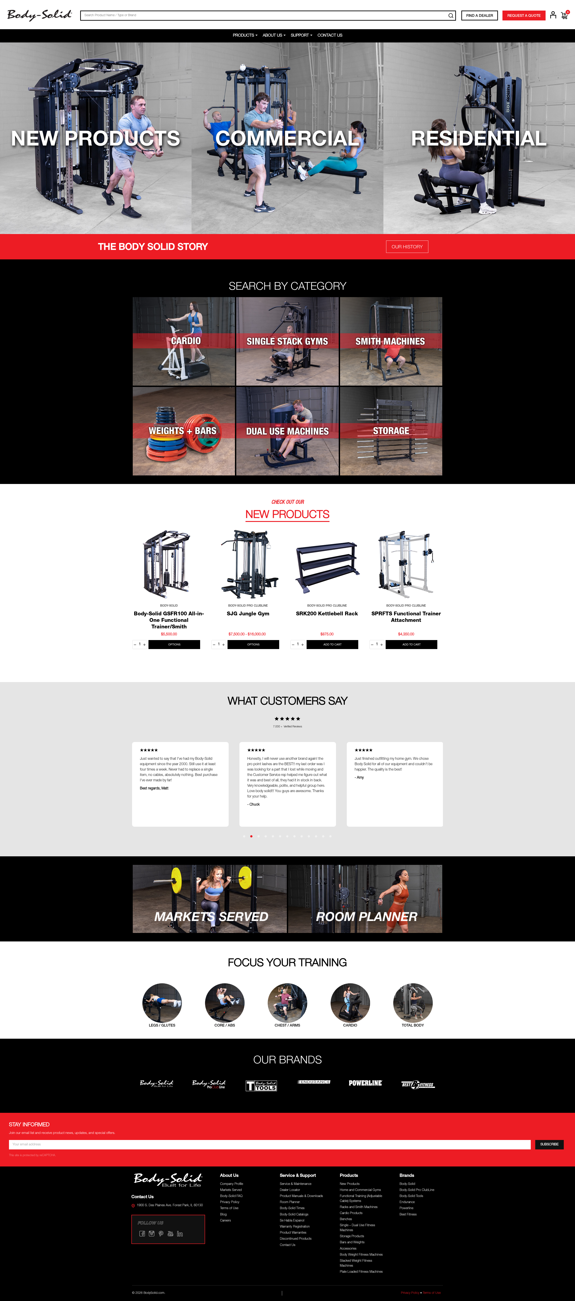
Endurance (407, 1202)
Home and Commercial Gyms (360, 1190)
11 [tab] (316, 836)
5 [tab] (273, 836)
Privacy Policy (229, 1202)
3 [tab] (259, 836)
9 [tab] (302, 836)
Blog (223, 1214)
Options (174, 644)
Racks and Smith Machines (359, 1207)
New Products (350, 1184)
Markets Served (231, 1190)
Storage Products (352, 1236)
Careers (225, 1220)
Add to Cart (332, 644)
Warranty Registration (295, 1226)
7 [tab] (287, 836)
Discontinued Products (296, 1239)
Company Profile (231, 1184)
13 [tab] (331, 836)
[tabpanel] (287, 784)
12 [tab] (323, 836)
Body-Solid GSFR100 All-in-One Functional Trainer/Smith (169, 621)
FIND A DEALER (479, 16)
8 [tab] (295, 836)
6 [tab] (280, 836)
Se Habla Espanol (292, 1220)
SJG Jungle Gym (248, 614)
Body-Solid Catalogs (294, 1214)
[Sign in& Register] (553, 14)
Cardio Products (351, 1213)
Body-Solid (407, 1184)
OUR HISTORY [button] (407, 247)
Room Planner (290, 1202)
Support (300, 36)
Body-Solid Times (292, 1208)
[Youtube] (170, 1234)
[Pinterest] (161, 1234)
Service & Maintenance (295, 1184)
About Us (272, 36)
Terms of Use (229, 1208)
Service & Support (298, 1176)
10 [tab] (309, 836)
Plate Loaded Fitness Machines (361, 1272)
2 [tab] (251, 836)
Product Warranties (293, 1233)
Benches (346, 1219)
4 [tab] (266, 836)
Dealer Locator (290, 1190)
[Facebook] (142, 1234)
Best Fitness (408, 1214)
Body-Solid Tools (411, 1196)
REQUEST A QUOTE (524, 16)
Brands (407, 1176)
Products (243, 36)
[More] (257, 35)
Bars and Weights (352, 1242)
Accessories (348, 1248)
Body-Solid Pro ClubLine (417, 1190)
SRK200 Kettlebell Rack (327, 614)
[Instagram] (151, 1234)
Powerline (406, 1208)
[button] (96, 138)
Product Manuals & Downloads (301, 1196)
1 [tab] (244, 836)
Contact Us (330, 36)
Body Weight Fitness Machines (361, 1255)
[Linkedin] (180, 1234)
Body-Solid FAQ (231, 1196)
